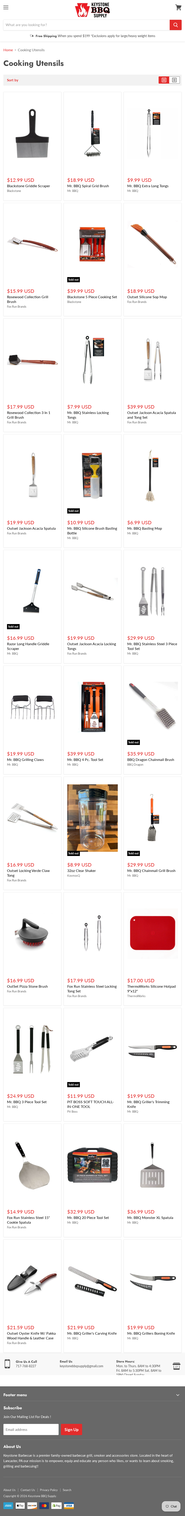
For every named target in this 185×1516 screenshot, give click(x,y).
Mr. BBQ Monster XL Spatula (150, 1217)
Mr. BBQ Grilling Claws (25, 759)
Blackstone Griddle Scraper (28, 186)
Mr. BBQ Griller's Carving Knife (92, 1333)
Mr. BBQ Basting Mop (144, 528)
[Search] (176, 25)
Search (67, 1490)
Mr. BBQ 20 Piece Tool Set (88, 1217)
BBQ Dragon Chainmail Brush (150, 759)
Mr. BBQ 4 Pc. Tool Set (85, 759)
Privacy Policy (49, 1490)
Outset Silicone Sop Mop (147, 297)
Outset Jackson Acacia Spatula (31, 528)
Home (8, 50)
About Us (9, 1490)
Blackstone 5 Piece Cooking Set (92, 297)
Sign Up (72, 1429)
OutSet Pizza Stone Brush (27, 986)
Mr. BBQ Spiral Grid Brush (88, 186)
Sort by (12, 80)
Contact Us (28, 1490)
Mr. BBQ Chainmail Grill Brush (151, 870)
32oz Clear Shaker (81, 870)
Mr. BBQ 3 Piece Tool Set (27, 1102)
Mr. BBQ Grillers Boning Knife (151, 1333)
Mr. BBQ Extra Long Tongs (148, 186)
